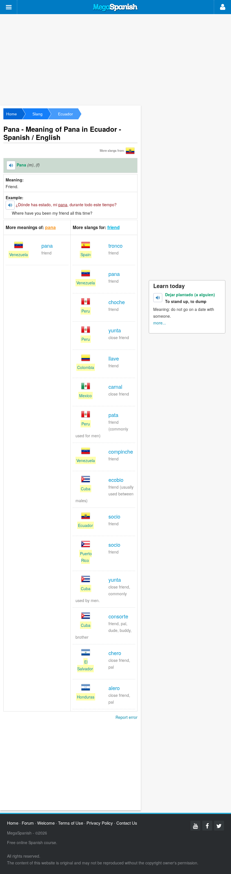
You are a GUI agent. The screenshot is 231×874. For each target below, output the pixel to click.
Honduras (85, 697)
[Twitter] (219, 826)
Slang (37, 114)
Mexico (85, 395)
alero (114, 687)
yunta (114, 330)
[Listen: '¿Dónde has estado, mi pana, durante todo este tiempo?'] (10, 205)
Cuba (85, 488)
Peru (85, 311)
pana (50, 227)
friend (113, 227)
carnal (115, 386)
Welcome (46, 823)
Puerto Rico (86, 557)
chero (114, 652)
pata (113, 414)
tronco (115, 245)
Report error (126, 717)
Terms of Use (70, 823)
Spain (86, 254)
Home (11, 114)
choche (116, 302)
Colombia (85, 367)
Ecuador (65, 114)
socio (114, 516)
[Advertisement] (115, 59)
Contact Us (126, 823)
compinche (120, 451)
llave (113, 358)
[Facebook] (207, 826)
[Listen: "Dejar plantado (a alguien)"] (157, 297)
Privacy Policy (99, 823)
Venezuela (18, 254)
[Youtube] (195, 826)
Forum (28, 823)
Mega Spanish (115, 7)
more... (159, 323)
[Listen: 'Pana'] (10, 165)
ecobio (115, 479)
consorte (118, 616)
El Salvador (85, 665)
